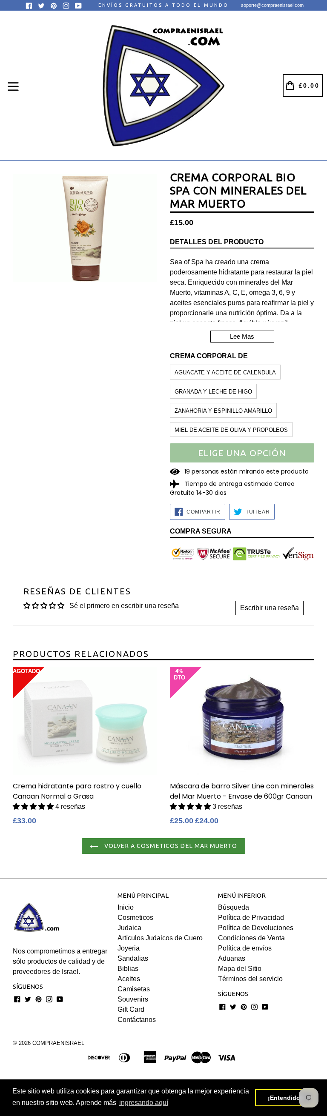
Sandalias (133, 958)
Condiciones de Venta (251, 938)
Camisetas (134, 989)
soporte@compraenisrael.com (272, 5)
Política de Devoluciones (255, 927)
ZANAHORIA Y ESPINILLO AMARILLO (223, 411)
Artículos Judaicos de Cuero (160, 938)
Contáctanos (137, 1019)
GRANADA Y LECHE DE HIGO (213, 391)
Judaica (129, 927)
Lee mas (242, 336)
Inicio (126, 907)
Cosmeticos (135, 917)
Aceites (129, 978)
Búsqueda (233, 907)
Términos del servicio (250, 978)
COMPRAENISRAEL (58, 1043)
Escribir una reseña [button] (269, 607)
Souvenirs (133, 999)
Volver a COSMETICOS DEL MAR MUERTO (170, 845)
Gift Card (131, 1009)
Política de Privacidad (251, 917)
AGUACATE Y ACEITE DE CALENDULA (225, 372)
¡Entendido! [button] (285, 1097)
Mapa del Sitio (239, 968)
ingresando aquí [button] (143, 1102)
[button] (34, 806)
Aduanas (231, 958)
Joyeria (129, 948)
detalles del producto (217, 241)
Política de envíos (245, 948)
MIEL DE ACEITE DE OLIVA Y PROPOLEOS (231, 430)
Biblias (128, 968)
